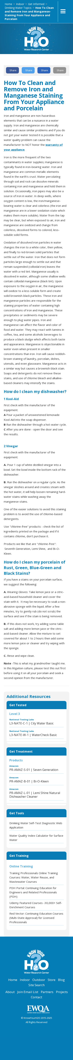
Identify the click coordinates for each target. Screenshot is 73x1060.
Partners (47, 992)
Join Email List (27, 992)
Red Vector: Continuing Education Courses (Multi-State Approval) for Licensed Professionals (36, 918)
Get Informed (36, 4)
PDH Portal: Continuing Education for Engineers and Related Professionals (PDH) (33, 892)
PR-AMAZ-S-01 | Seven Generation (33, 770)
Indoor (20, 4)
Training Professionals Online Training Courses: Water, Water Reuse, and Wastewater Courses (33, 877)
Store (51, 980)
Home (8, 4)
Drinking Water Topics (18, 8)
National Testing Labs (21, 719)
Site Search (36, 985)
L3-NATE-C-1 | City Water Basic (31, 723)
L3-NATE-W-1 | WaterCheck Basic (33, 735)
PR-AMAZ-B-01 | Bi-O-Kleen (29, 781)
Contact (36, 997)
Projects (62, 992)
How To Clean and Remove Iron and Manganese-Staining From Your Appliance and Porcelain (29, 13)
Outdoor (38, 980)
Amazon (14, 766)
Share (13, 70)
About (10, 992)
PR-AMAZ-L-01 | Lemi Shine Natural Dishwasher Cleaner (34, 794)
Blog (61, 980)
